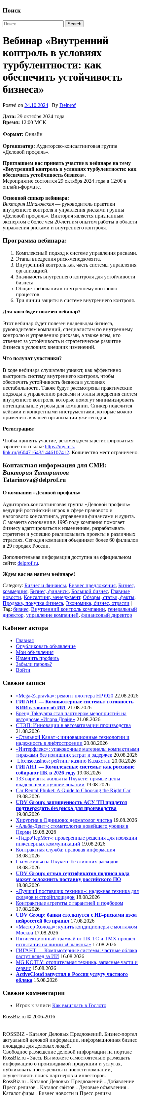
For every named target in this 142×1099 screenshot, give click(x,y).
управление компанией (52, 615)
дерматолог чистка (91, 820)
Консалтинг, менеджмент (52, 597)
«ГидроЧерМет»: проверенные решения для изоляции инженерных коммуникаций (76, 841)
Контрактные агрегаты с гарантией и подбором (69, 903)
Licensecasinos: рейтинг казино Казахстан (63, 761)
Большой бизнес (89, 591)
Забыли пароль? (34, 664)
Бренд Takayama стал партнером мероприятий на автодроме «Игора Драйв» (71, 716)
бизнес (20, 609)
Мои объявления (34, 652)
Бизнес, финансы (49, 591)
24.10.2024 (36, 105)
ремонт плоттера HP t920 (85, 695)
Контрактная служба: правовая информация (65, 849)
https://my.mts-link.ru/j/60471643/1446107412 (39, 449)
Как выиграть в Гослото (79, 1005)
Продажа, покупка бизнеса (33, 603)
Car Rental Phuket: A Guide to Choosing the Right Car (73, 790)
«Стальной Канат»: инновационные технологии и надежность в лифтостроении (72, 740)
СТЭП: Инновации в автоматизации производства (73, 725)
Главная (25, 640)
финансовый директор (106, 615)
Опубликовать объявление (46, 646)
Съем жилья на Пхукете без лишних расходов (67, 861)
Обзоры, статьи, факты (108, 597)
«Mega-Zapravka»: (36, 695)
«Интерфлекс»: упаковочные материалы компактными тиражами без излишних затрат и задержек (77, 752)
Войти (23, 670)
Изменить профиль (37, 658)
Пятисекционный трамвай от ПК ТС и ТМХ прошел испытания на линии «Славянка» (75, 941)
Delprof (67, 105)
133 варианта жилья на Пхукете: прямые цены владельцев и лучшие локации (68, 781)
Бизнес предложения (92, 585)
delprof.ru (28, 563)
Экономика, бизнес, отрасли (97, 603)
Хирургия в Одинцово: (43, 820)
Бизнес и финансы (45, 585)
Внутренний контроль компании (68, 609)
